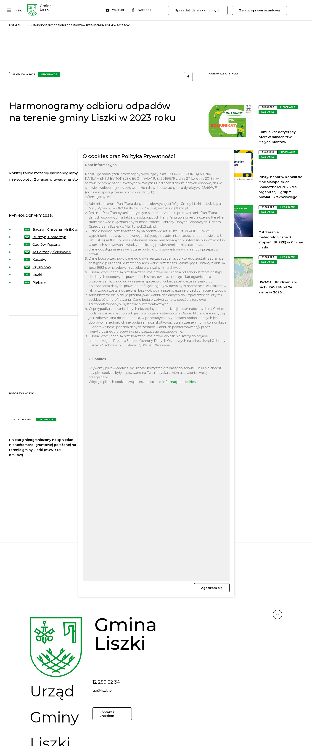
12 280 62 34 (106, 682)
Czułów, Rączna (46, 244)
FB (188, 76)
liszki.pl (15, 25)
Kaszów (39, 259)
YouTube (118, 10)
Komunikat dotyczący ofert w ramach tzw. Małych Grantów (277, 137)
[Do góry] (277, 615)
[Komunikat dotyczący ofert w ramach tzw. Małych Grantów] (231, 136)
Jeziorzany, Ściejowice (51, 252)
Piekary (39, 282)
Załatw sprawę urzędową (259, 10)
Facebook (144, 10)
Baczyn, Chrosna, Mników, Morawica (64, 229)
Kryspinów (41, 267)
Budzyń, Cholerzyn (49, 237)
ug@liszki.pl (103, 690)
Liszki (37, 274)
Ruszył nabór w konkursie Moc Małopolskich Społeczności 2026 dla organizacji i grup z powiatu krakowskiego (280, 187)
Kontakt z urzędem (107, 713)
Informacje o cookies (179, 382)
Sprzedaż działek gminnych (197, 10)
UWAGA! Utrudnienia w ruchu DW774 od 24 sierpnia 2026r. (278, 287)
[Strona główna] (39, 10)
